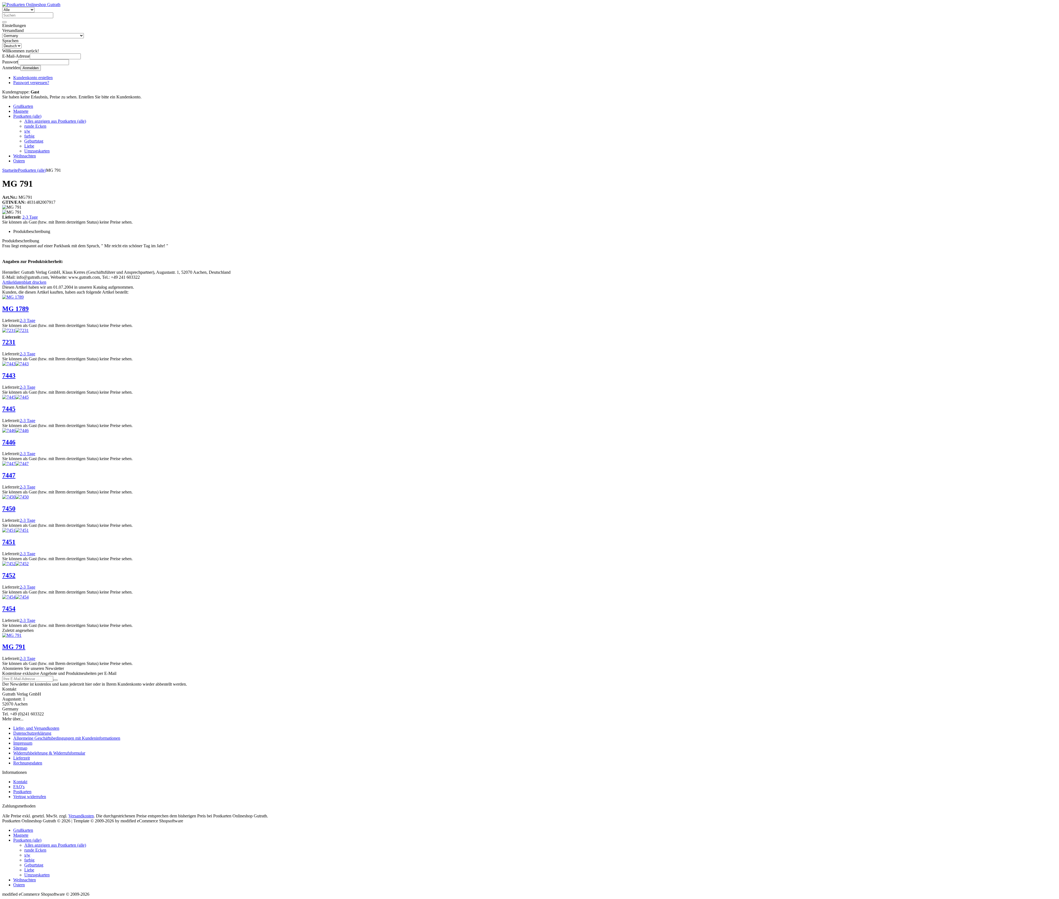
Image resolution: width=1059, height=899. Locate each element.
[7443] (8, 363)
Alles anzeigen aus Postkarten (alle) (55, 121)
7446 (8, 442)
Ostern (19, 161)
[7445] (8, 397)
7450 (8, 508)
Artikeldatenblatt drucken (24, 282)
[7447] (8, 463)
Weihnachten (24, 156)
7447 (8, 475)
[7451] (8, 530)
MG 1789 (15, 308)
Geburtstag (33, 141)
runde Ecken (35, 126)
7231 (8, 342)
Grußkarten (23, 106)
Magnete (20, 111)
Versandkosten (81, 816)
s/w (27, 131)
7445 (8, 408)
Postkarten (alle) (27, 116)
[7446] (8, 430)
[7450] (8, 497)
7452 (8, 575)
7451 (8, 542)
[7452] (8, 563)
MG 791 (13, 646)
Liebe (29, 146)
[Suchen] (4, 22)
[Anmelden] (55, 680)
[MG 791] (12, 635)
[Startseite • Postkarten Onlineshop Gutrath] (31, 4)
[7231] (8, 330)
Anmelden (31, 68)
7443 (8, 375)
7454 (8, 608)
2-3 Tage (30, 217)
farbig (29, 136)
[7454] (8, 597)
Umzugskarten (37, 151)
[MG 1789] (13, 297)
